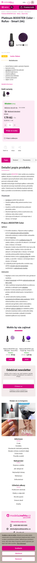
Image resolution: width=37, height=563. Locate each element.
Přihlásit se (18, 386)
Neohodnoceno (13, 60)
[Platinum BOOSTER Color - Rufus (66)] (6, 94)
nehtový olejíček (16, 308)
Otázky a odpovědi (19, 493)
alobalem (25, 287)
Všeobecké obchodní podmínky (18, 448)
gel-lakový (8, 70)
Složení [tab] (15, 160)
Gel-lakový (8, 200)
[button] (10, 357)
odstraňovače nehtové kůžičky (19, 233)
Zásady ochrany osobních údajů (18, 451)
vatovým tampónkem (21, 266)
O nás (18, 443)
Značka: (15, 56)
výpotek (12, 266)
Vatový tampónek (10, 280)
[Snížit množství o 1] (5, 125)
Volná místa (18, 453)
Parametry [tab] (26, 160)
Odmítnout (18, 553)
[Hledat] (11, 7)
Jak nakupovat (18, 469)
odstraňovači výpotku (20, 268)
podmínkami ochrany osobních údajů (19, 391)
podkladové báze (25, 240)
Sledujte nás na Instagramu (19, 401)
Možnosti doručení (14, 111)
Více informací (21, 543)
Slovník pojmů (18, 497)
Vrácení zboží (18, 500)
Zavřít (28, 154)
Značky (18, 504)
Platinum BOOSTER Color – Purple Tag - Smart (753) (26, 349)
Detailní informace (7, 84)
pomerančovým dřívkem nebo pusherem (17, 299)
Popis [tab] (6, 160)
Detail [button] (10, 359)
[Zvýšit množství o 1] (14, 125)
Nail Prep (13, 237)
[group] (10, 348)
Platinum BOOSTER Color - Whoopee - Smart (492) (10, 349)
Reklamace (18, 476)
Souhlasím (18, 548)
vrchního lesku (24, 256)
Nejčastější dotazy (18, 472)
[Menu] (2, 7)
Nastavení (18, 559)
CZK (24, 2)
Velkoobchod (18, 479)
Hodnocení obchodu (18, 490)
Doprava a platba (18, 465)
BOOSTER (15, 174)
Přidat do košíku (12, 131)
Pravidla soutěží (18, 456)
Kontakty (18, 446)
